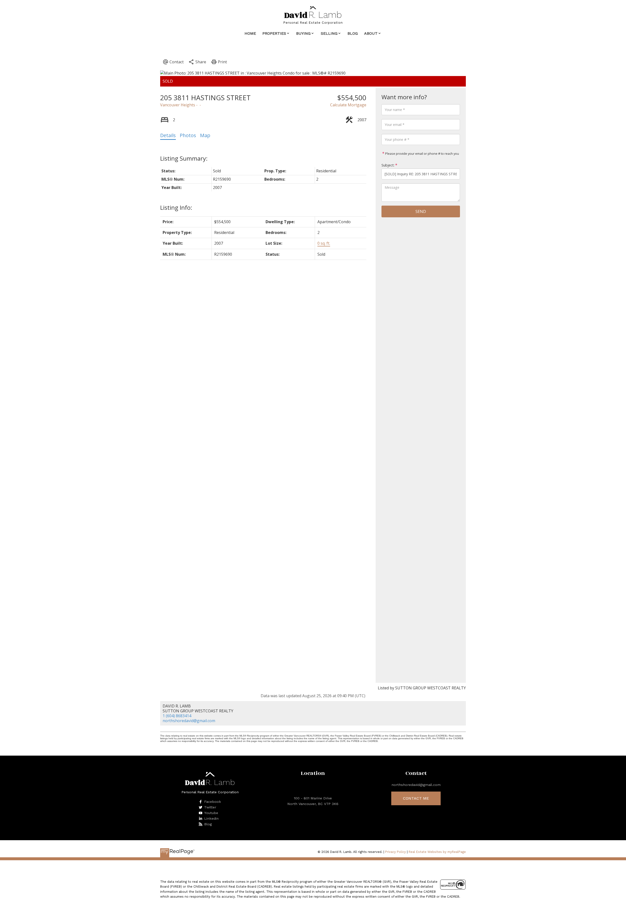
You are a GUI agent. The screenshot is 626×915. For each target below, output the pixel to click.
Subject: (387, 165)
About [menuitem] (371, 33)
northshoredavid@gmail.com (189, 720)
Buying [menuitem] (303, 33)
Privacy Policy (395, 852)
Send (420, 211)
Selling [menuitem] (329, 33)
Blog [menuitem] (352, 33)
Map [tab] (205, 135)
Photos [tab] (188, 135)
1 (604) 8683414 (177, 715)
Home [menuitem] (250, 33)
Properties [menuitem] (274, 33)
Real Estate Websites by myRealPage (437, 852)
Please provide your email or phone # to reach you (421, 153)
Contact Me (416, 798)
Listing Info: (176, 207)
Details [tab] (168, 135)
